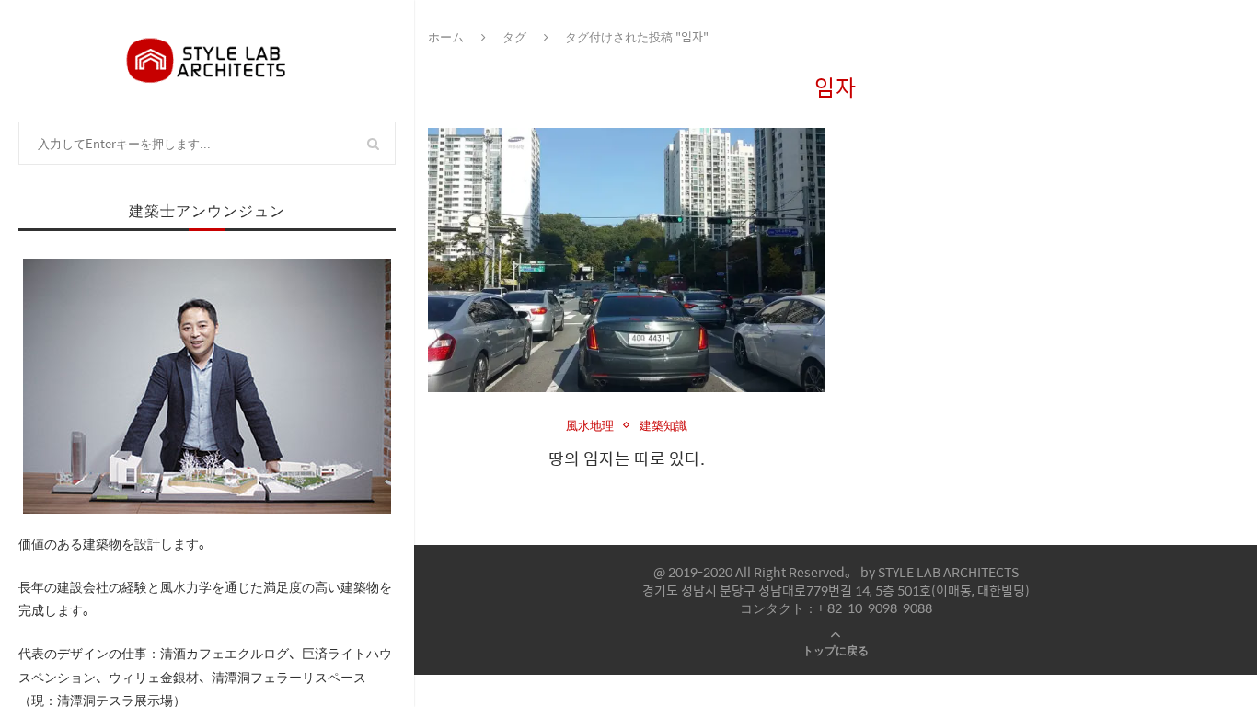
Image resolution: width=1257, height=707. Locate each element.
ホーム (446, 36)
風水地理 (590, 425)
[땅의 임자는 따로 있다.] (626, 260)
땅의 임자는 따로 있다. (626, 458)
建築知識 (663, 425)
